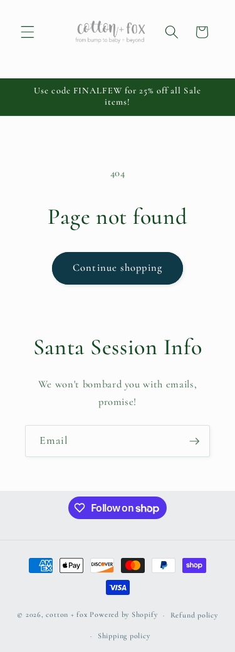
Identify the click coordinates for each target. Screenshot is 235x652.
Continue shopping (117, 267)
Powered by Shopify (123, 615)
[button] (28, 32)
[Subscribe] (194, 441)
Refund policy (194, 615)
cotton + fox (66, 615)
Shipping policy (124, 635)
